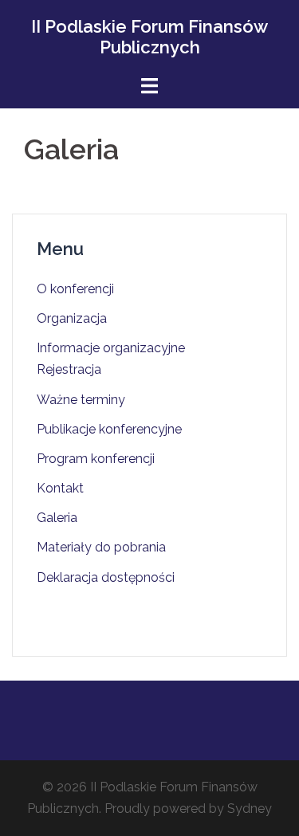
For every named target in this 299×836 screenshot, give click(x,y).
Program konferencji (96, 458)
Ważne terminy (81, 399)
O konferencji (75, 288)
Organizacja (72, 318)
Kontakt (60, 488)
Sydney (249, 808)
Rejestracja (69, 369)
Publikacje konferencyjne (109, 429)
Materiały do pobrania (101, 547)
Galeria (57, 517)
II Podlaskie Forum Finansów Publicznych (149, 36)
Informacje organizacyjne (111, 347)
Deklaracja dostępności (106, 577)
